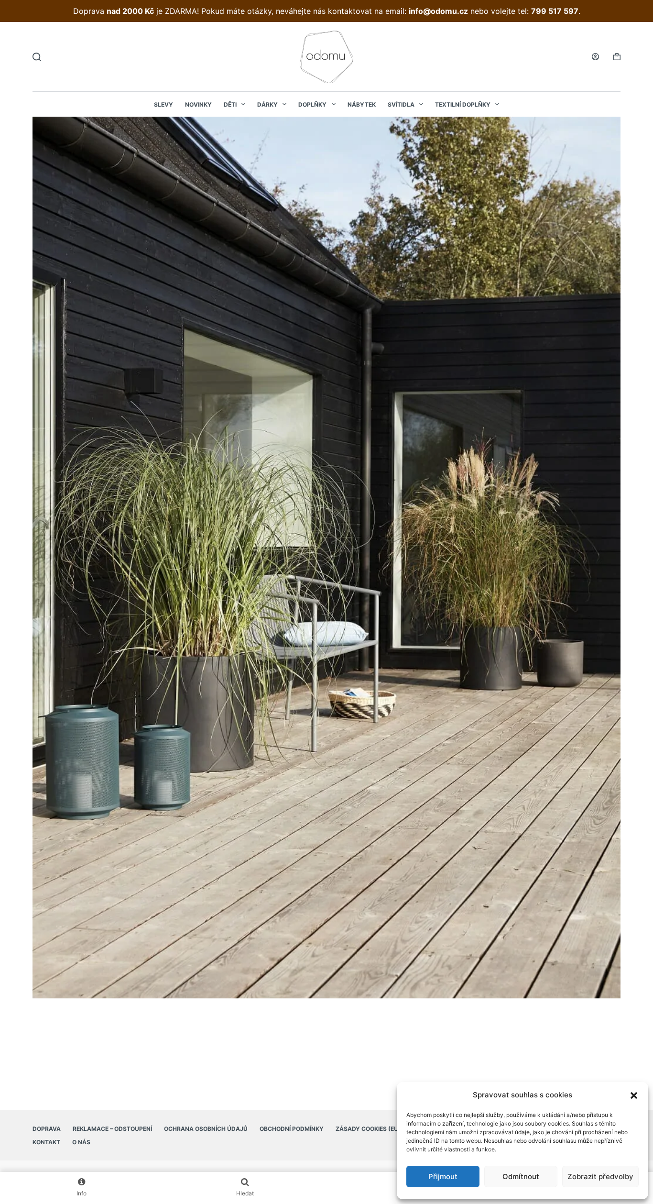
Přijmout (442, 1176)
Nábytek (362, 104)
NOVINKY (198, 104)
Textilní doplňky (462, 104)
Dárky (267, 104)
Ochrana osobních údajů (206, 1128)
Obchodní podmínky (292, 1128)
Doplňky (312, 104)
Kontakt (46, 1142)
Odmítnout (520, 1176)
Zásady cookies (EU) (368, 1128)
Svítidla (401, 104)
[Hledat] (37, 57)
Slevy (163, 104)
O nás (81, 1142)
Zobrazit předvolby (600, 1176)
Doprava (47, 1128)
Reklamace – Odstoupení (112, 1128)
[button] (634, 1095)
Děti (230, 104)
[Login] (595, 56)
